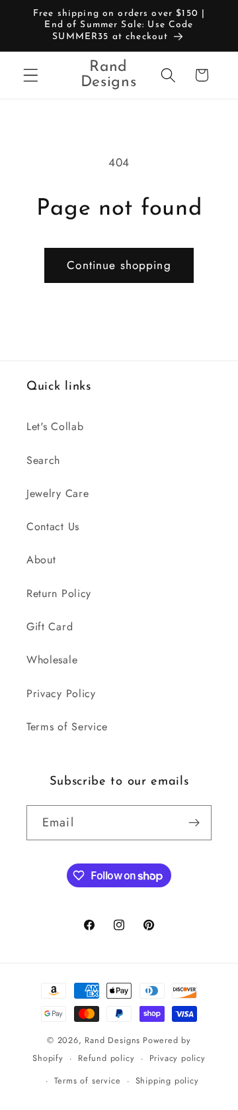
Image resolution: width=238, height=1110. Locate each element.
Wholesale (51, 659)
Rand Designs (112, 1040)
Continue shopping (119, 265)
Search (43, 460)
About (41, 559)
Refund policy (106, 1058)
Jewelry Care (57, 493)
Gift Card (49, 626)
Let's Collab (54, 426)
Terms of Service (67, 726)
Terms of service (87, 1080)
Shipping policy (167, 1080)
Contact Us (52, 526)
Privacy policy (177, 1058)
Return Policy (58, 593)
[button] (31, 75)
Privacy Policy (61, 693)
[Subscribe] (194, 823)
